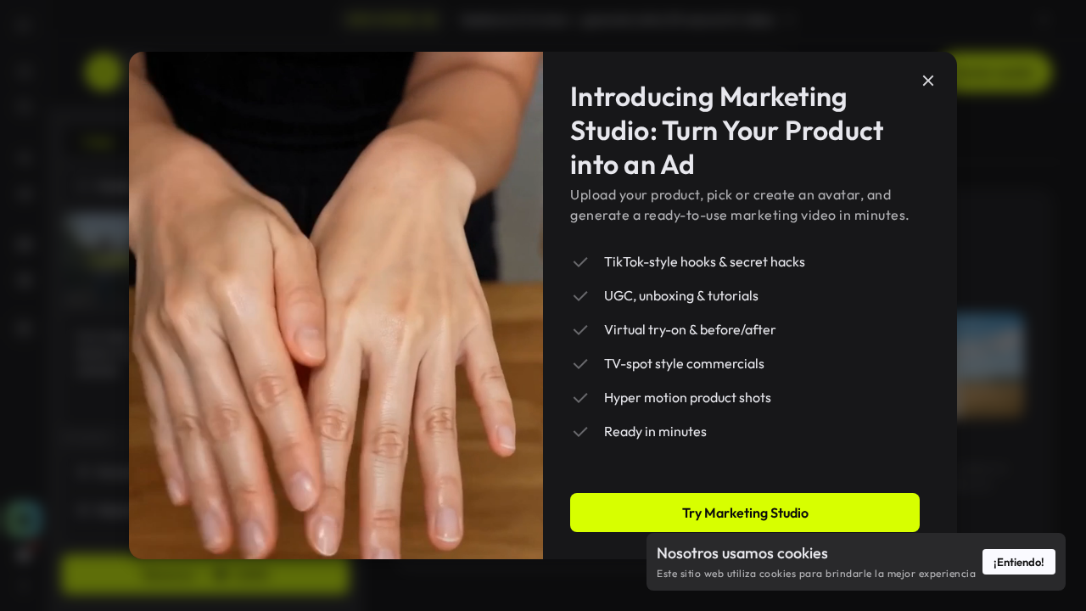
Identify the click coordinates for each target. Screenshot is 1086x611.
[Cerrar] (928, 80)
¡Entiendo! (1019, 562)
